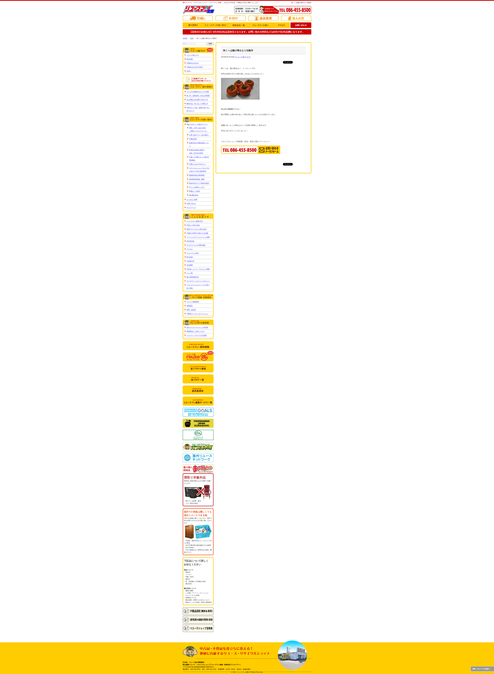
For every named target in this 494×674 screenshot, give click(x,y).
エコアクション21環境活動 (196, 245)
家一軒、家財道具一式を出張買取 (198, 96)
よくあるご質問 (192, 199)
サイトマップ (191, 207)
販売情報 (190, 59)
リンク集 (190, 273)
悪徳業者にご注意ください (196, 331)
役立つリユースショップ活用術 (197, 327)
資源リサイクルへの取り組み (197, 229)
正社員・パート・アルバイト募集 (198, 269)
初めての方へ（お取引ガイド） (197, 124)
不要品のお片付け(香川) (195, 67)
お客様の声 (190, 261)
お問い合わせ (191, 203)
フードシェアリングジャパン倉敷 (198, 237)
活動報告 (190, 306)
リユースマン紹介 (193, 253)
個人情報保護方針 (193, 277)
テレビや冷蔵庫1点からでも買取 (198, 92)
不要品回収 (193, 139)
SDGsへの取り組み (193, 225)
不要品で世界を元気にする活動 (197, 233)
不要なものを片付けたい (197, 164)
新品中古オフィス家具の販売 (199, 183)
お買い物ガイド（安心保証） (199, 135)
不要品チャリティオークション (197, 314)
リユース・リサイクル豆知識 (197, 335)
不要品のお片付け (193, 63)
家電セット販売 (194, 191)
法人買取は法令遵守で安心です (197, 100)
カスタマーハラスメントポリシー (198, 281)
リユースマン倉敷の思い (195, 221)
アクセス (190, 249)
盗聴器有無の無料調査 (197, 175)
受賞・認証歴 (191, 310)
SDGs (189, 71)
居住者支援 (190, 241)
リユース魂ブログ (242, 57)
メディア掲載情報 (193, 302)
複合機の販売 (193, 195)
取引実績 (190, 257)
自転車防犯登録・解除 (197, 179)
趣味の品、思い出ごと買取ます (197, 104)
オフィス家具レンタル (197, 187)
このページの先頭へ (483, 669)
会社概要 (190, 265)
